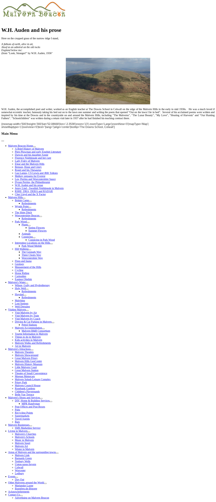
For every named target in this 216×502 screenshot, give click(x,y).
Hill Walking (22, 248)
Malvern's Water (16, 282)
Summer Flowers (37, 230)
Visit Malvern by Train (27, 315)
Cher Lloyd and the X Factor (30, 194)
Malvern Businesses (18, 424)
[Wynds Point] (30, 207)
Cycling (19, 270)
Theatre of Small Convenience (31, 373)
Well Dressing (22, 306)
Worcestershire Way (32, 258)
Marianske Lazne (24, 485)
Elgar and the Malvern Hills (29, 164)
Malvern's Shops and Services (24, 397)
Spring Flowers (36, 227)
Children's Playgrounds (27, 391)
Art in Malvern (23, 346)
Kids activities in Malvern (28, 339)
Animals (26, 233)
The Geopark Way (31, 251)
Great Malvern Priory (26, 358)
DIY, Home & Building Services (32, 400)
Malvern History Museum (28, 364)
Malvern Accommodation (28, 327)
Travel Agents (22, 418)
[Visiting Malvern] (27, 310)
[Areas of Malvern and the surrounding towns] (57, 453)
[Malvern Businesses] (30, 425)
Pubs (17, 409)
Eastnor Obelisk (23, 279)
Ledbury (19, 473)
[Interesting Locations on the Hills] (51, 243)
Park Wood (21, 221)
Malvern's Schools (24, 437)
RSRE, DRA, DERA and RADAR (34, 191)
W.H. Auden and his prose (29, 185)
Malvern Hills (15, 197)
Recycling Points (24, 412)
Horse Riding (22, 273)
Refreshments (29, 203)
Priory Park (21, 382)
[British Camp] (30, 201)
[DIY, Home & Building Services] (51, 401)
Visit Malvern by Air (26, 312)
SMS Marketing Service (27, 427)
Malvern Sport (22, 443)
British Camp (22, 200)
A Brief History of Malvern (29, 148)
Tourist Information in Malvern (31, 333)
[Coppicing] (34, 237)
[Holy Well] (27, 289)
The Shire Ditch (23, 212)
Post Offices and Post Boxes (30, 406)
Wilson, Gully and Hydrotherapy (32, 285)
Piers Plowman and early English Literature (38, 151)
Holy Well (20, 288)
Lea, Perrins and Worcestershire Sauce (35, 179)
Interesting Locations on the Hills (32, 242)
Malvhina (20, 300)
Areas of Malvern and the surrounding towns (32, 452)
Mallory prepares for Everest (30, 176)
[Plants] (29, 225)
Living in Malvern (18, 431)
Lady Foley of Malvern (27, 160)
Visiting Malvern (17, 309)
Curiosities (20, 276)
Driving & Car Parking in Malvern (33, 321)
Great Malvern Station (26, 370)
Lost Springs (21, 303)
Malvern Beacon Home (20, 145)
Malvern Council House (27, 385)
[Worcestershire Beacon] (40, 216)
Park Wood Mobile (32, 245)
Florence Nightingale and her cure (33, 157)
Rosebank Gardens (25, 388)
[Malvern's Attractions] (32, 349)
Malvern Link (22, 455)
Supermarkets (22, 415)
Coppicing (27, 236)
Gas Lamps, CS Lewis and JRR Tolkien (36, 173)
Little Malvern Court (26, 367)
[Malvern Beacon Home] (34, 146)
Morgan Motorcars (25, 376)
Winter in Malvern (24, 449)
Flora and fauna (23, 261)
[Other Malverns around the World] (45, 483)
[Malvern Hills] (24, 198)
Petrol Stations (29, 324)
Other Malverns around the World (26, 482)
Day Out (19, 479)
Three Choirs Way (31, 255)
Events (11, 476)
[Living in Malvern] (29, 431)
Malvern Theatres (24, 352)
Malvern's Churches (25, 434)
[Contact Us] (21, 495)
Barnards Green (23, 458)
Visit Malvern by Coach (27, 318)
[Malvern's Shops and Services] (41, 398)
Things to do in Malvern (28, 336)
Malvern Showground (26, 355)
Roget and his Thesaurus (28, 170)
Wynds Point (22, 206)
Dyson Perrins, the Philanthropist (32, 182)
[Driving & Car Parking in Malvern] (53, 322)
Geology (19, 264)
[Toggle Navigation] (2, 140)
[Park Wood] (28, 222)
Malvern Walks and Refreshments (33, 343)
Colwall (19, 467)
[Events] (16, 477)
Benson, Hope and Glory (28, 167)
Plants (25, 224)
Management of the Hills (28, 267)
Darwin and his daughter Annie (31, 154)
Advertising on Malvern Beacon (32, 497)
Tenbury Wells (22, 461)
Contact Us (14, 494)
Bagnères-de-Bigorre (26, 488)
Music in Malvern (24, 440)
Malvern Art (21, 446)
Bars (17, 421)
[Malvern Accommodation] (43, 328)
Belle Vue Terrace (24, 394)
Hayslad (19, 294)
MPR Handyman (31, 403)
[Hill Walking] (30, 249)
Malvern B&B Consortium (36, 330)
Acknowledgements (18, 491)
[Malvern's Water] (26, 283)
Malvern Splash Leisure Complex (33, 379)
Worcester (20, 470)
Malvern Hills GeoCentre (28, 361)
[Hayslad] (25, 295)
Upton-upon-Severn (25, 464)
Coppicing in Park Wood (41, 239)
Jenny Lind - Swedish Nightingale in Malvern (39, 188)
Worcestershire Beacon (27, 215)
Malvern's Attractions (19, 349)
